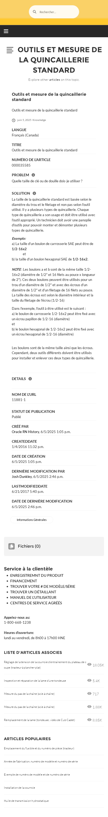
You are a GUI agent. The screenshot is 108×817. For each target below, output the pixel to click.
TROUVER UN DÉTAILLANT (33, 592)
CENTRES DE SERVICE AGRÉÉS (36, 603)
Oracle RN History (25, 432)
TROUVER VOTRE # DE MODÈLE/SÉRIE (42, 586)
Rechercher (34, 11)
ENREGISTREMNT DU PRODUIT (36, 575)
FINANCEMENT (23, 581)
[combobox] (54, 11)
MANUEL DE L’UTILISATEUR (33, 597)
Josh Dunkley (22, 476)
